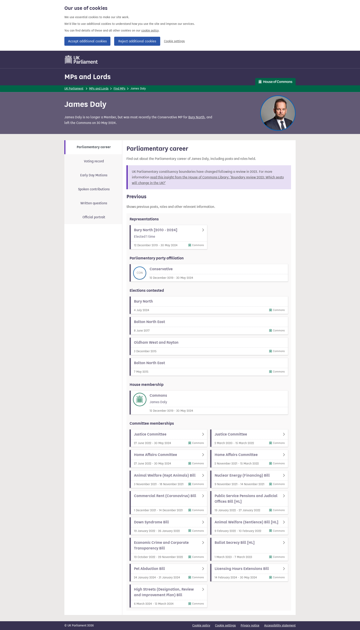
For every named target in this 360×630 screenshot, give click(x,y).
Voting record (94, 161)
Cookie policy (201, 625)
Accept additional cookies (87, 41)
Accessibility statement (280, 625)
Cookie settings (174, 41)
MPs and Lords (87, 76)
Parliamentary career (94, 147)
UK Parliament (73, 88)
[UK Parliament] (81, 59)
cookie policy (150, 30)
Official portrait (93, 217)
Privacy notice (250, 625)
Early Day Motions (93, 175)
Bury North (196, 117)
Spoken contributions (94, 189)
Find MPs (119, 88)
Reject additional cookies (137, 41)
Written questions (93, 203)
